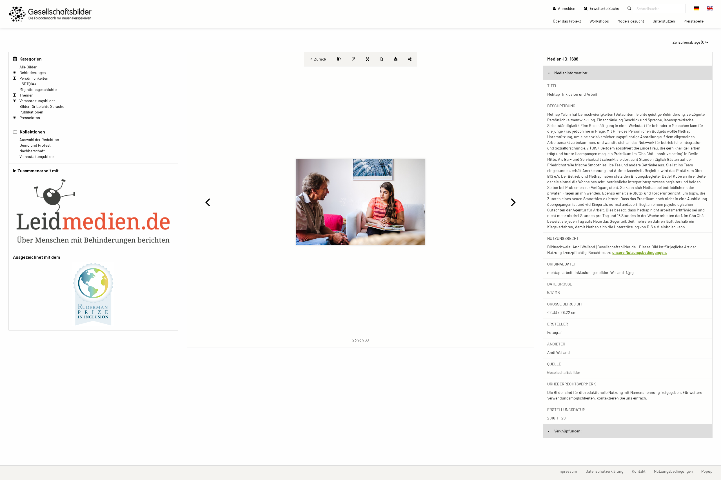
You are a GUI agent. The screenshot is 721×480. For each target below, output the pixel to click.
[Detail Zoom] (382, 59)
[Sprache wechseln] (697, 8)
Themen (26, 95)
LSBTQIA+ (27, 83)
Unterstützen (666, 20)
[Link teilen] (410, 59)
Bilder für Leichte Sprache (41, 106)
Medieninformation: (571, 72)
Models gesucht (632, 20)
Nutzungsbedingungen (675, 471)
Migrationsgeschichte (38, 89)
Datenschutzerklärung (606, 471)
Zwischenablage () (689, 42)
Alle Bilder (28, 66)
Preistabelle (696, 20)
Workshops (601, 20)
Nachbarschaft (32, 150)
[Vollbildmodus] (367, 59)
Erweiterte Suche (606, 8)
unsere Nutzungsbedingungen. (639, 252)
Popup (709, 471)
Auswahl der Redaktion (39, 139)
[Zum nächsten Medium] (513, 202)
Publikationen (31, 112)
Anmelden (566, 8)
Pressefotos (29, 117)
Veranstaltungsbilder (37, 100)
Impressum (569, 471)
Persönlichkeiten (33, 78)
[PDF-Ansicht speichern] (353, 59)
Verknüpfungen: (568, 430)
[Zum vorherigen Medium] (207, 202)
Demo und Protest (35, 145)
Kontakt (641, 471)
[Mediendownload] (396, 59)
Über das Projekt (569, 20)
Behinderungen (32, 72)
